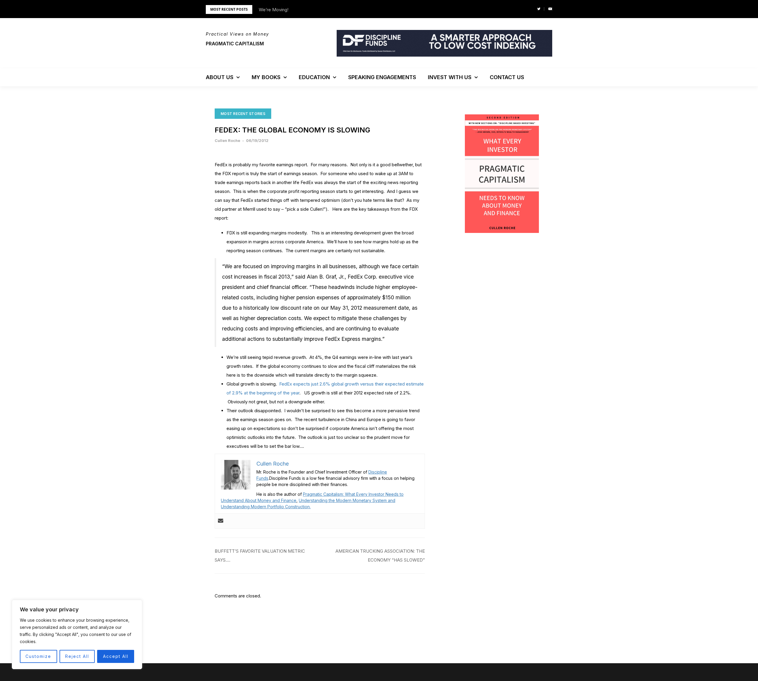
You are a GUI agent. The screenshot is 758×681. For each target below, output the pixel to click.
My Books (266, 77)
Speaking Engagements (382, 77)
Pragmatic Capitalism (235, 44)
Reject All (77, 656)
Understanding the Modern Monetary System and (347, 500)
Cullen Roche (227, 140)
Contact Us (507, 77)
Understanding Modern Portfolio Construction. (266, 506)
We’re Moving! (273, 9)
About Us (219, 77)
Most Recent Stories (243, 113)
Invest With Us (449, 77)
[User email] (220, 521)
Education (314, 77)
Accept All (116, 656)
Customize (38, 656)
